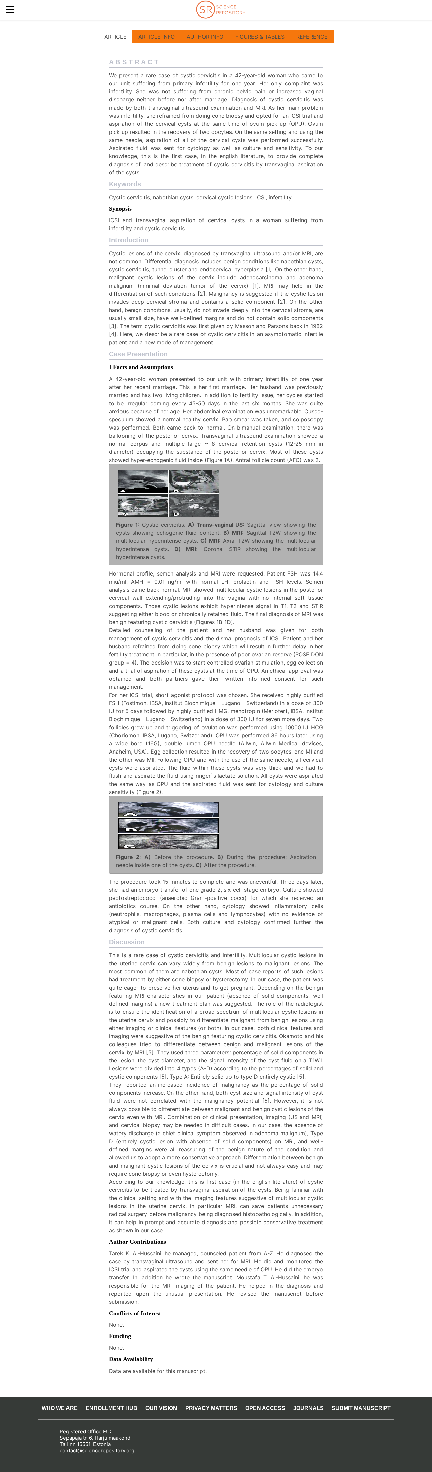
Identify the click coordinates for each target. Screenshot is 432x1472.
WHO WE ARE (60, 1408)
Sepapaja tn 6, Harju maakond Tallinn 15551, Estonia (95, 1441)
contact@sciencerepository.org (97, 1450)
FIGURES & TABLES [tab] (260, 36)
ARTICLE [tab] (115, 36)
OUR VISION (161, 1408)
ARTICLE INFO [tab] (156, 36)
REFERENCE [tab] (312, 36)
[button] (168, 493)
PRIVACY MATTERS (211, 1408)
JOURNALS (308, 1408)
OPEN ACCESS (265, 1408)
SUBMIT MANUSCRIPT (361, 1408)
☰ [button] (10, 9)
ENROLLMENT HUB (111, 1408)
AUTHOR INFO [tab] (205, 36)
